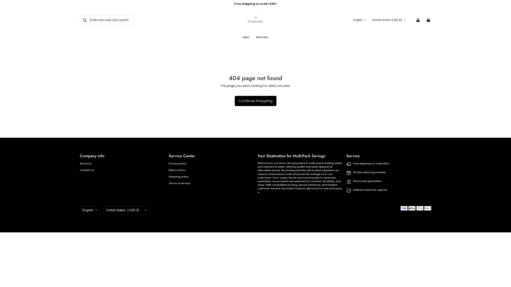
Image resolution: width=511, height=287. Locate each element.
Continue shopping (255, 100)
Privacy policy (177, 163)
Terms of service (179, 183)
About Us (85, 163)
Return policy (177, 170)
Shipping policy (178, 177)
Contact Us (87, 170)
